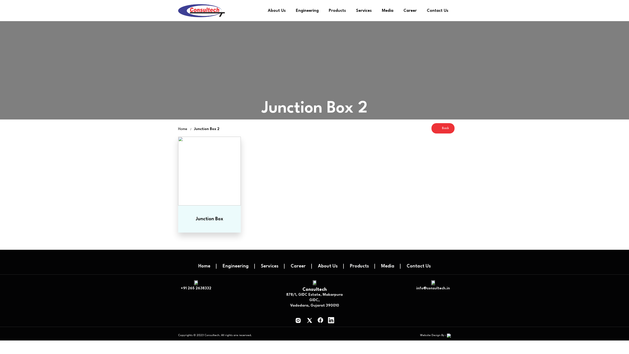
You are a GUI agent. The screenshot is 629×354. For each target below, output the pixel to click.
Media (387, 266)
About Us (277, 11)
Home (204, 266)
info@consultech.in (433, 288)
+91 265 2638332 (196, 288)
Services (364, 11)
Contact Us (437, 11)
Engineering (307, 11)
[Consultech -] (201, 10)
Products (337, 11)
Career (410, 11)
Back (445, 128)
